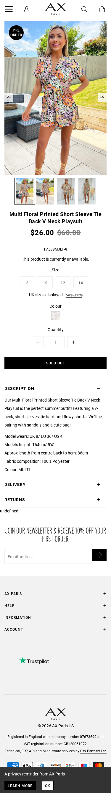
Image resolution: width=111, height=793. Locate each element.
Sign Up (99, 555)
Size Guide (74, 294)
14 (80, 282)
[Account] (27, 9)
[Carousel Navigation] (55, 97)
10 (45, 282)
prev (8, 97)
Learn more (20, 785)
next (102, 97)
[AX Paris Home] (55, 9)
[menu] (9, 10)
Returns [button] (14, 499)
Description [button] (19, 388)
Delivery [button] (15, 484)
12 (63, 282)
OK (47, 785)
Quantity (56, 329)
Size (55, 270)
